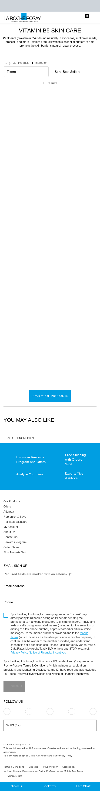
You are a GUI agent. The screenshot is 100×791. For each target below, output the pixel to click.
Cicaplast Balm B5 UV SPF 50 (71, 255)
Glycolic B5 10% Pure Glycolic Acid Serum (22, 353)
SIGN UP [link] (16, 786)
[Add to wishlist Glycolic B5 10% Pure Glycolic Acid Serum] (43, 306)
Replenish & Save (14, 516)
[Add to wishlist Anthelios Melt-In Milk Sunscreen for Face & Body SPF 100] (43, 208)
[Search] (66, 17)
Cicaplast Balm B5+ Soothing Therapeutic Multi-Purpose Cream (72, 157)
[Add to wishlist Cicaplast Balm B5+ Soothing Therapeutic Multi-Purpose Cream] (92, 110)
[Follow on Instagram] (6, 711)
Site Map (33, 766)
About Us (9, 532)
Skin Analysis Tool (14, 552)
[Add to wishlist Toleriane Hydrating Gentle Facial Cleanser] (43, 110)
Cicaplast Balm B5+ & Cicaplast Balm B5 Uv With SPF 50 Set (71, 353)
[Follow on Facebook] (50, 711)
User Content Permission (20, 771)
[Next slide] (45, 127)
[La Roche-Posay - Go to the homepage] (22, 17)
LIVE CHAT (83, 786)
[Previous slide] (6, 127)
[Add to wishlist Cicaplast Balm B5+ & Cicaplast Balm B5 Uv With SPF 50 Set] (92, 306)
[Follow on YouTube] (93, 711)
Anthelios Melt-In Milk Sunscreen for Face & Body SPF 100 (23, 255)
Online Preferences (49, 771)
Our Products (11, 501)
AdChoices (41, 755)
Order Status (11, 547)
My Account (10, 527)
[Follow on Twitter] (71, 711)
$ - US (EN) (13, 725)
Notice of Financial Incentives (47, 652)
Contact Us (10, 537)
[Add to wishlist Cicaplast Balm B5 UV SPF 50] (92, 208)
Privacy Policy (19, 652)
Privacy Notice (36, 674)
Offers (7, 506)
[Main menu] (95, 18)
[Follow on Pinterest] (28, 711)
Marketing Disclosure (35, 669)
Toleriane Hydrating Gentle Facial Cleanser (25, 157)
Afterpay (8, 511)
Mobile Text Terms (73, 771)
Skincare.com (14, 776)
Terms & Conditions (35, 665)
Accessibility (68, 766)
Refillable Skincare (15, 521)
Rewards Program (15, 542)
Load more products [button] (50, 396)
